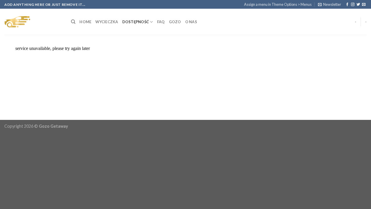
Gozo (175, 21)
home (85, 21)
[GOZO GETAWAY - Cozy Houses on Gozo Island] (33, 22)
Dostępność (135, 21)
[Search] (73, 21)
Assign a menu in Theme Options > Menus (278, 4)
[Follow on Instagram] (352, 5)
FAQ (161, 21)
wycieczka (106, 21)
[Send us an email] (363, 5)
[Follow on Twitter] (358, 5)
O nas (191, 21)
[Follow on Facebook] (347, 5)
